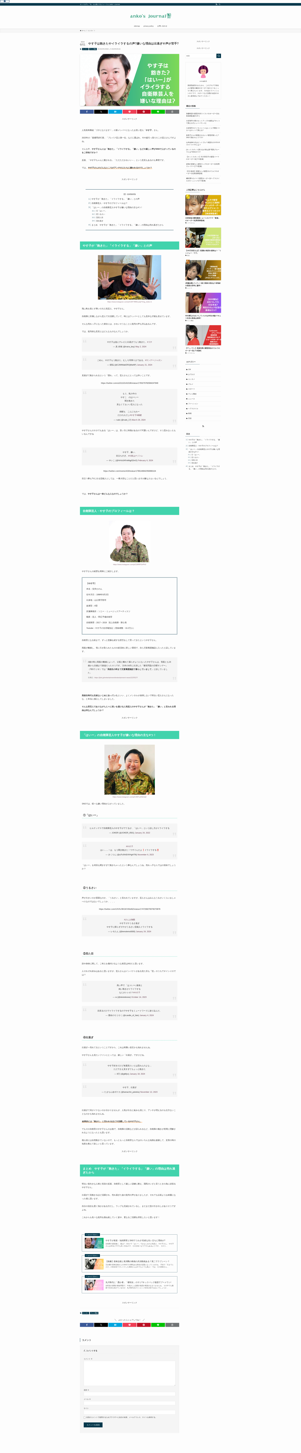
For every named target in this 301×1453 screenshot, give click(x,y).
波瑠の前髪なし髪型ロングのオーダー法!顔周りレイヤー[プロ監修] (203, 165)
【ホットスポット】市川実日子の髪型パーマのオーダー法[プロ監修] (202, 158)
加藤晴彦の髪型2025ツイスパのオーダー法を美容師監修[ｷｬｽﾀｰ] (203, 115)
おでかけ (191, 374)
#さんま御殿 (129, 920)
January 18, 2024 (137, 1074)
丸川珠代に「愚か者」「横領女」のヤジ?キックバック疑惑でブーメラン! (138, 1282)
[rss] (216, 4)
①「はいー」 (101, 211)
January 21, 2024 (144, 365)
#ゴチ (149, 342)
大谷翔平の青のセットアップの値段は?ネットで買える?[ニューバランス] (203, 122)
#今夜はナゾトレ (135, 456)
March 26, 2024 (138, 420)
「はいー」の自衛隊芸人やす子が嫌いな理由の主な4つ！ (117, 207)
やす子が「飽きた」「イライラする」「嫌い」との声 (116, 199)
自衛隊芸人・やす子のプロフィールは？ (110, 203)
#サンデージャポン (153, 360)
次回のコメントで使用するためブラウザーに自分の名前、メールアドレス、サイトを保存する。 (121, 1417)
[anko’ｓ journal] (150, 14)
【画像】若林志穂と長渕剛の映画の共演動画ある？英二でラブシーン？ (138, 1261)
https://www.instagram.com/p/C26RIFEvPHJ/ (129, 564)
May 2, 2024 (140, 347)
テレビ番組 (93, 49)
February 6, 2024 (145, 460)
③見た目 (99, 217)
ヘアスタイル (193, 408)
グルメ (190, 384)
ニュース (191, 399)
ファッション (193, 404)
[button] (87, 112)
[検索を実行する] (218, 56)
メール (87, 1399)
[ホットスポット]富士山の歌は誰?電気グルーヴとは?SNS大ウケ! (202, 151)
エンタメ (85, 49)
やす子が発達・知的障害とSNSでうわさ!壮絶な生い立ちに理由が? (135, 1240)
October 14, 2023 (139, 997)
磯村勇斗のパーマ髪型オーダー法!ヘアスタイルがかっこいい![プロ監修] (203, 179)
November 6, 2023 (146, 855)
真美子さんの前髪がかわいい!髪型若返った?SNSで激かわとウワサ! (202, 136)
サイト (86, 1408)
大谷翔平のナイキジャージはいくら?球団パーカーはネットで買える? (203, 129)
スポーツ (191, 389)
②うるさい (100, 214)
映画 (190, 413)
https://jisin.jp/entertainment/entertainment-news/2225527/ (116, 677)
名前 (86, 1390)
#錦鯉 (139, 415)
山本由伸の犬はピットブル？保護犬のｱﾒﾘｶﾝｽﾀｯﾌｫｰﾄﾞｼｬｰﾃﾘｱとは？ (203, 143)
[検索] (219, 4)
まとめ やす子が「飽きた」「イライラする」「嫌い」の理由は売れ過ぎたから (128, 225)
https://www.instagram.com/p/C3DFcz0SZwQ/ (130, 797)
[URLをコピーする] (172, 112)
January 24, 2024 (143, 931)
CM (189, 369)
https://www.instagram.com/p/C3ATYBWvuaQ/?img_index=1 (129, 302)
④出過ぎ (99, 221)
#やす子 (133, 415)
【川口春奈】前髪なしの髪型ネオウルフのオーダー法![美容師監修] (202, 172)
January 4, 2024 (147, 1015)
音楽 (190, 418)
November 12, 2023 (148, 1092)
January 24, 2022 (142, 833)
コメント (88, 1359)
